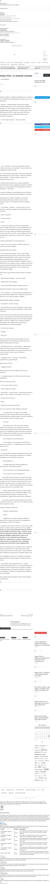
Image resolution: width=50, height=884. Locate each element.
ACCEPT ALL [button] (18, 804)
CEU (40, 747)
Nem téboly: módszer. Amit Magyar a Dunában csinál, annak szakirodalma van (42, 688)
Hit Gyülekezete (44, 756)
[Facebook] (44, 52)
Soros (42, 775)
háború (36, 758)
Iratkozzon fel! (45, 129)
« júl (42, 742)
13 (42, 734)
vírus (46, 780)
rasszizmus (43, 773)
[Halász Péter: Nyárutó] (28, 634)
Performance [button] (3, 861)
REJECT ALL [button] (11, 804)
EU (41, 752)
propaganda (43, 771)
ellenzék (37, 752)
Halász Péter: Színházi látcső (6, 615)
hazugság (37, 756)
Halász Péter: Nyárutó (27, 639)
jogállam (46, 758)
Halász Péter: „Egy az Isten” (27, 615)
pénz (40, 773)
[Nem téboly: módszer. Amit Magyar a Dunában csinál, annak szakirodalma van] (42, 683)
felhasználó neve (4, 8)
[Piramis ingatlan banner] (16, 583)
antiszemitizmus (42, 745)
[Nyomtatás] (19, 87)
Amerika (36, 745)
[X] (44, 53)
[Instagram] (45, 52)
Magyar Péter (43, 764)
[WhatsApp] (10, 87)
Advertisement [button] (3, 872)
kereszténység (41, 760)
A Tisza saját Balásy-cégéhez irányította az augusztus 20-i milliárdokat (42, 643)
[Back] (0, 2)
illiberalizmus (41, 758)
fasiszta (44, 752)
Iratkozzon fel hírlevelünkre (42, 97)
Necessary (3, 823)
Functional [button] (2, 856)
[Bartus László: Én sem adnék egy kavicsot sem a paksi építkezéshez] (42, 697)
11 (37, 734)
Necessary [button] (2, 822)
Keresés (36, 73)
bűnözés (36, 747)
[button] (14, 54)
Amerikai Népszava (5, 79)
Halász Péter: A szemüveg (16, 639)
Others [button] (1, 877)
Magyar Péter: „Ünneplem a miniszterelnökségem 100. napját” (42, 674)
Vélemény (42, 780)
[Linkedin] (13, 87)
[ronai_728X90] (16, 93)
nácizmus (44, 767)
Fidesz (44, 754)
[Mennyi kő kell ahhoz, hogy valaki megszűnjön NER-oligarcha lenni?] (42, 712)
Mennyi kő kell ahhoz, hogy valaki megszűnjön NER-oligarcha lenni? (42, 717)
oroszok (37, 771)
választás (37, 780)
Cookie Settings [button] (3, 804)
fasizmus (38, 754)
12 (40, 734)
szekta (44, 775)
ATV (48, 745)
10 (35, 734)
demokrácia (37, 750)
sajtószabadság (37, 775)
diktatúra (44, 750)
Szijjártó (36, 778)
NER (39, 767)
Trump (40, 778)
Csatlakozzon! (46, 127)
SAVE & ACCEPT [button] (4, 883)
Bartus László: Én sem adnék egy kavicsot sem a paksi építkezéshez (8, 67)
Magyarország (37, 764)
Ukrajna (45, 778)
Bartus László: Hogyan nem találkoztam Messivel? (24, 67)
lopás (36, 762)
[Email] (16, 87)
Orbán (46, 769)
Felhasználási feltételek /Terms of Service (10, 18)
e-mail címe (3, 24)
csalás (43, 747)
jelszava (2, 12)
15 (46, 734)
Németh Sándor (39, 769)
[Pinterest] (7, 87)
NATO (36, 767)
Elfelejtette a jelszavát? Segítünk (8, 15)
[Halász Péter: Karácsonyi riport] (5, 634)
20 (42, 736)
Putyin (36, 773)
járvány (36, 760)
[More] (22, 87)
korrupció (47, 760)
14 (44, 734)
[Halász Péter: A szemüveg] (16, 634)
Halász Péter (6, 71)
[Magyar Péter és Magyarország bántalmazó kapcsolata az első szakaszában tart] (42, 652)
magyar (43, 762)
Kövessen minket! (45, 124)
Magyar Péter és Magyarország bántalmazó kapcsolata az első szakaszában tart (42, 659)
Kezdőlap (1, 71)
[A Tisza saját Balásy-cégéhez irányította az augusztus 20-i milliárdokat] (42, 638)
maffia (39, 762)
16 (48, 734)
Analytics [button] (2, 866)
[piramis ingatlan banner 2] (16, 143)
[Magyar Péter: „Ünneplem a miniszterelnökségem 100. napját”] (42, 668)
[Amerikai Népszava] (5, 623)
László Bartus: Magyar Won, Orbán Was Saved (42, 67)
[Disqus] (16, 657)
